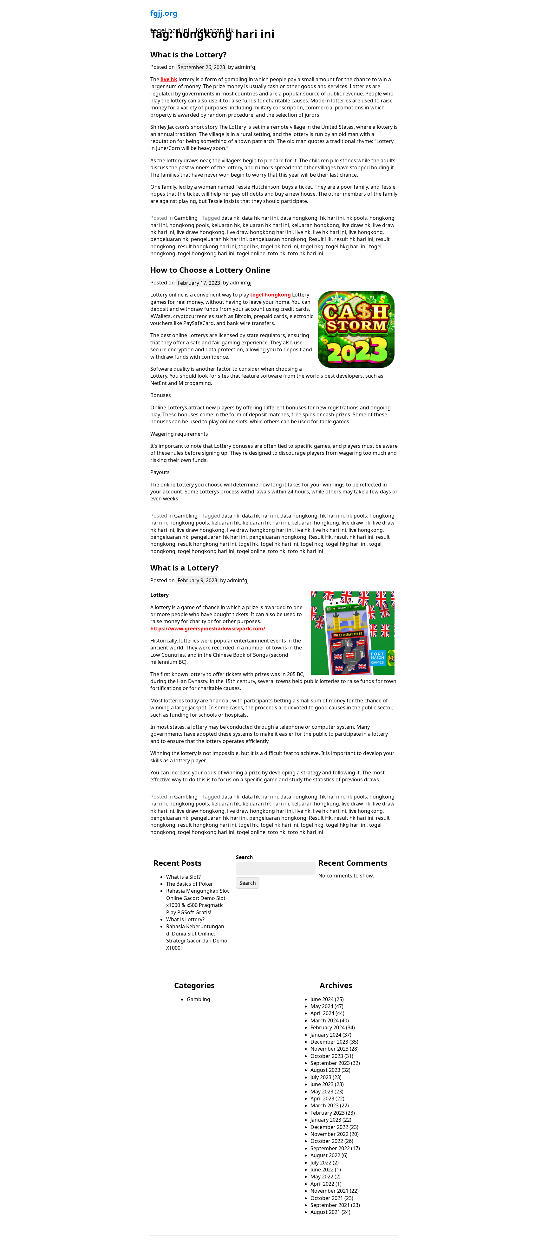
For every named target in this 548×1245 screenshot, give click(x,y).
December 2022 (329, 1127)
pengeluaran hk (169, 239)
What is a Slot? (183, 876)
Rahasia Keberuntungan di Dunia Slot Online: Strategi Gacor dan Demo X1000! (196, 937)
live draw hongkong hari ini (260, 232)
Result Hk (320, 239)
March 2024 (324, 1020)
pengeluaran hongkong (277, 239)
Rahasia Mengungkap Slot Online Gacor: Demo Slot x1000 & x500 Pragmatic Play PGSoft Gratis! (197, 901)
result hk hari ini (353, 239)
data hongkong (298, 217)
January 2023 (325, 1119)
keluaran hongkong (315, 225)
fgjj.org (164, 13)
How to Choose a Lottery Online (210, 269)
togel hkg (312, 246)
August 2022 (325, 1155)
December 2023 (329, 1041)
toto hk (276, 253)
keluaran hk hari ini (266, 225)
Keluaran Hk (215, 30)
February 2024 (327, 1027)
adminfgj (246, 66)
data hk (230, 217)
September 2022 (330, 1148)
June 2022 (322, 1169)
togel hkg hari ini (346, 246)
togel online (251, 253)
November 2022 (329, 1134)
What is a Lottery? (184, 567)
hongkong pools (189, 225)
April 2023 (322, 1098)
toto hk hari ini (305, 253)
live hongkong (366, 232)
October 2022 (326, 1140)
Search (244, 857)
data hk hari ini (260, 217)
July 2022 (320, 1162)
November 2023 (329, 1048)
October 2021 (326, 1198)
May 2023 (321, 1091)
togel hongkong (270, 294)
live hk (168, 79)
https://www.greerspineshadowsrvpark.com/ (207, 628)
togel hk (248, 246)
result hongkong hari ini (207, 246)
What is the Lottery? (188, 54)
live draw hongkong (201, 232)
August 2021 (325, 1212)
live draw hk (356, 225)
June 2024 (322, 999)
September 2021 (330, 1205)
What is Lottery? (185, 919)
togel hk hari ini (279, 246)
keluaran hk (226, 225)
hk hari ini (332, 217)
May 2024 (321, 1006)
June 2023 (322, 1084)
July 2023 (320, 1077)
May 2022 (321, 1176)
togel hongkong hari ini (206, 253)
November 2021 (329, 1190)
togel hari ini (169, 30)
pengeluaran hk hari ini (219, 239)
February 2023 (327, 1112)
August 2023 (325, 1069)
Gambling (186, 217)
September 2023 (330, 1062)
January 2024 (325, 1034)
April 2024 (322, 1013)
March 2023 (324, 1105)
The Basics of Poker (189, 883)
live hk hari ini (329, 232)
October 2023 (326, 1056)
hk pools (356, 217)
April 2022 (322, 1183)
